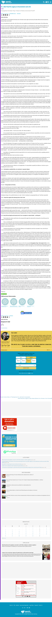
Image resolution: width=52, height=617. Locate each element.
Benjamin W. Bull (12, 13)
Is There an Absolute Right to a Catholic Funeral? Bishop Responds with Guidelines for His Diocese (21, 490)
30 (32, 535)
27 (12, 535)
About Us (11, 605)
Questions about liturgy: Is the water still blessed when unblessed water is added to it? (20, 474)
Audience (17, 605)
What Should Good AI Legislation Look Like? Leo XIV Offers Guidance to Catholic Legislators (16, 459)
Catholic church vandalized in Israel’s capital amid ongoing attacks (12, 465)
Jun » (5, 538)
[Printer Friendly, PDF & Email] (4, 294)
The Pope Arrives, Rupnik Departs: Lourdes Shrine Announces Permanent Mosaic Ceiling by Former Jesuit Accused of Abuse (22, 467)
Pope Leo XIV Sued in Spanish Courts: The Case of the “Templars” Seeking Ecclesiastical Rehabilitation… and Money (24, 479)
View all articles (4, 328)
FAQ (14, 605)
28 (19, 535)
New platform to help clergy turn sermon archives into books (11, 464)
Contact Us (40, 605)
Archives (19, 13)
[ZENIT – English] (15, 2)
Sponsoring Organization (24, 605)
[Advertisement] (26, 388)
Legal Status (31, 605)
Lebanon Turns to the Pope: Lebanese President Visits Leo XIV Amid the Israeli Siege (17, 552)
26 (5, 535)
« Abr (3, 538)
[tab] (21, 582)
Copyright (36, 605)
